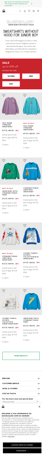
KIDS (11, 84)
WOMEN (11, 76)
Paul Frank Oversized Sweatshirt (7, 125)
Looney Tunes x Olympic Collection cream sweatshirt (10, 321)
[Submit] (37, 401)
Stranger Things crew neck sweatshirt (30, 190)
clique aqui (11, 436)
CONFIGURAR (21, 451)
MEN (31, 76)
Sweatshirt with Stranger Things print (10, 193)
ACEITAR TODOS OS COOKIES (22, 445)
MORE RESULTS (21, 356)
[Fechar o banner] (39, 406)
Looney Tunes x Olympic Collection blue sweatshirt (31, 255)
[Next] (32, 4)
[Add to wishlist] (3, 95)
